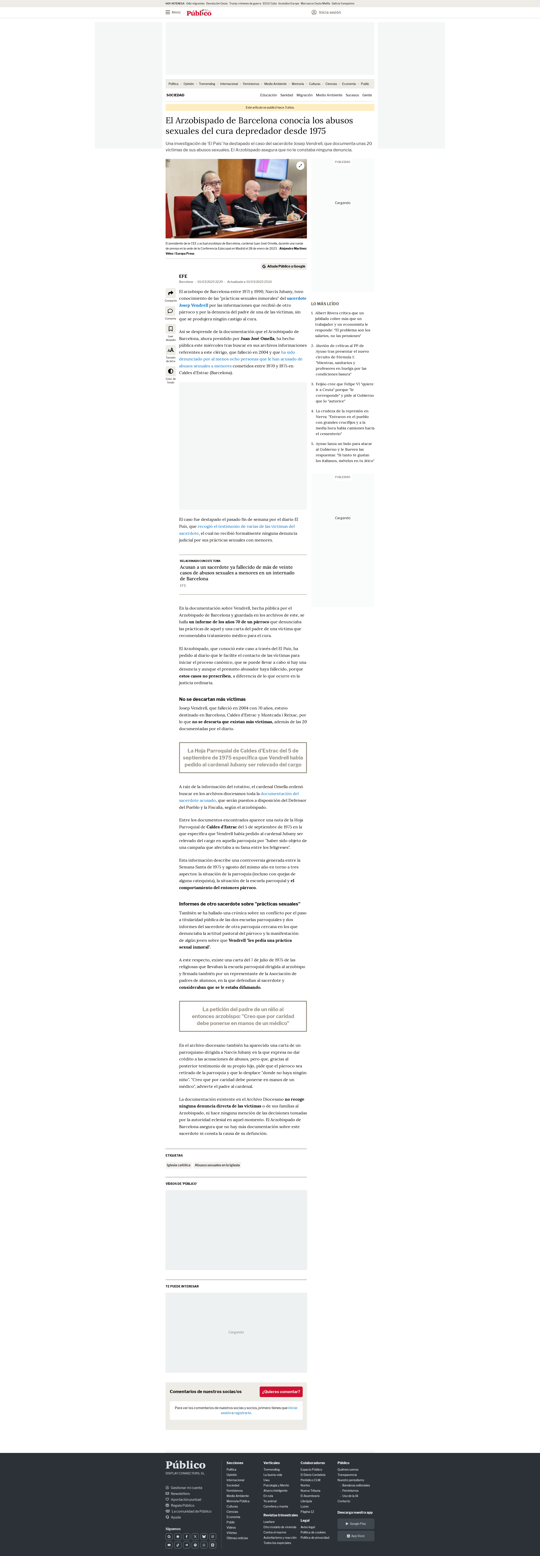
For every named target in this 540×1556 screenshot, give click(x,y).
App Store (358, 1536)
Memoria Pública (238, 1501)
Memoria (298, 84)
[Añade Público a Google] (169, 1536)
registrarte (242, 1413)
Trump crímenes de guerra (245, 3)
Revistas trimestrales (280, 1515)
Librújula (306, 1501)
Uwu (266, 1480)
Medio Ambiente (275, 84)
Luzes (305, 1506)
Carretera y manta (275, 1506)
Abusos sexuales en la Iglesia (217, 1165)
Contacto (344, 1501)
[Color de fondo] (171, 371)
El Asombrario (310, 1496)
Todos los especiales (277, 1543)
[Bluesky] (203, 1536)
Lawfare (269, 1522)
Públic (231, 1522)
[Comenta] (170, 311)
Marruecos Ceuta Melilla (315, 3)
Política (173, 84)
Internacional (229, 84)
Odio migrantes (195, 3)
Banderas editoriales (356, 1485)
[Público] (199, 12)
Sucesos (352, 95)
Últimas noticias (237, 1538)
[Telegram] (186, 1545)
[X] (195, 1536)
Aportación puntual (185, 1500)
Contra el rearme (274, 1532)
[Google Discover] (177, 1536)
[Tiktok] (177, 1545)
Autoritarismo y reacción (280, 1537)
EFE (183, 276)
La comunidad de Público (191, 1511)
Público (186, 1465)
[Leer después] (171, 329)
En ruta (268, 1496)
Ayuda (175, 1517)
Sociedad (175, 95)
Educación (268, 95)
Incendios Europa (288, 3)
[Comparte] (171, 293)
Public (365, 84)
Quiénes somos (348, 1469)
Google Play (358, 1523)
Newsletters (180, 1494)
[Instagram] (212, 1536)
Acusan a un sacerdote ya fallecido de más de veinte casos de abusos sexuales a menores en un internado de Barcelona (237, 573)
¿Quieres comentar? (281, 1391)
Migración (305, 95)
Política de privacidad (315, 1537)
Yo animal (270, 1501)
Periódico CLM (310, 1480)
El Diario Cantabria (313, 1475)
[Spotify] (195, 1545)
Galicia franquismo (343, 3)
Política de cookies (313, 1532)
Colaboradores (313, 1463)
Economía (349, 84)
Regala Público (182, 1506)
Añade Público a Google (286, 266)
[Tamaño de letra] (171, 350)
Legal (305, 1520)
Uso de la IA (350, 1496)
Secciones (235, 1463)
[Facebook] (186, 1536)
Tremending (207, 84)
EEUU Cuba (270, 3)
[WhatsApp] (203, 1545)
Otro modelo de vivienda (279, 1527)
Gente (367, 95)
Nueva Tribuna (310, 1490)
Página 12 (307, 1511)
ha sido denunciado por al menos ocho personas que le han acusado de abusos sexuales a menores (240, 358)
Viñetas (232, 1533)
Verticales (271, 1463)
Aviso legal (308, 1527)
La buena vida (272, 1475)
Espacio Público (311, 1469)
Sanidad (286, 95)
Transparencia (347, 1475)
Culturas (314, 84)
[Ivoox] (212, 1545)
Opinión (189, 84)
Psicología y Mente (276, 1485)
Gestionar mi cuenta (186, 1488)
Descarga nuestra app (355, 1512)
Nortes (305, 1485)
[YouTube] (169, 1545)
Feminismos (251, 84)
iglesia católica (178, 1165)
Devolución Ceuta (217, 3)
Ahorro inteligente (275, 1490)
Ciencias (331, 84)
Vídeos (231, 1527)
